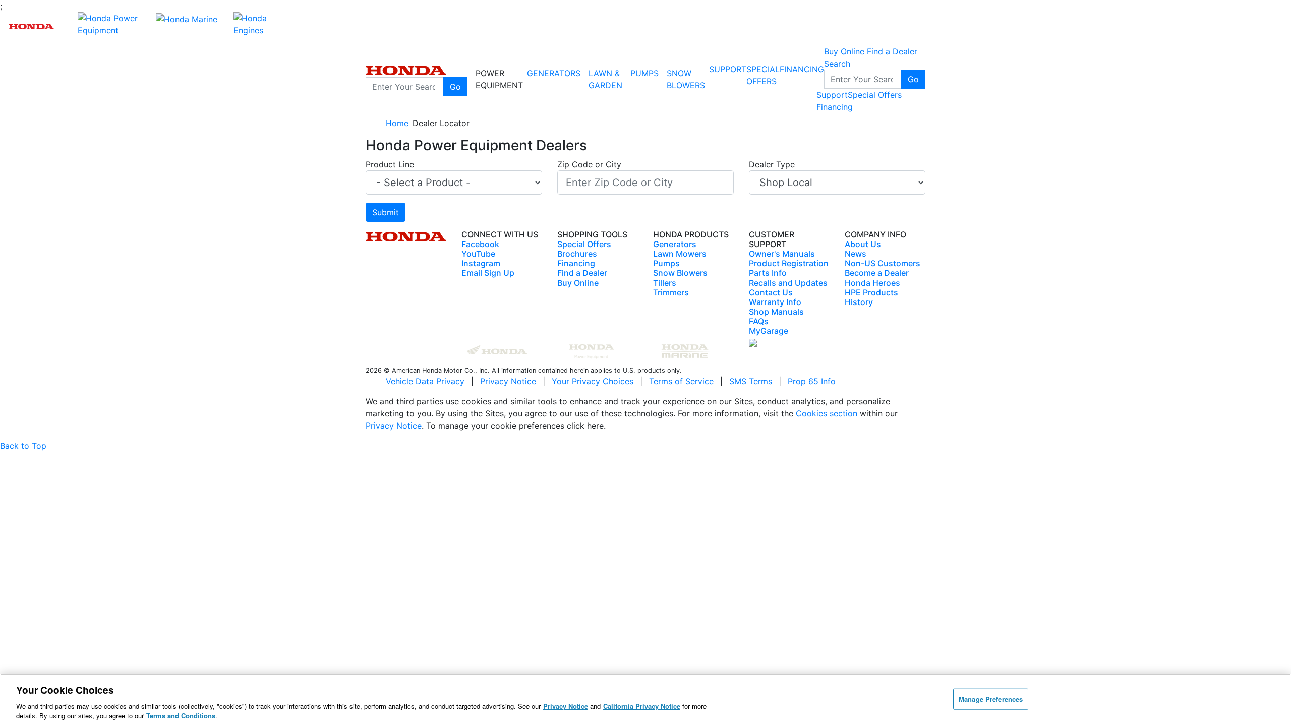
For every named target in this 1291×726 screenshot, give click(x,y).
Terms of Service (681, 381)
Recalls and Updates (788, 283)
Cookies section (828, 413)
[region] (645, 700)
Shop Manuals (776, 312)
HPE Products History (871, 297)
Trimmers (671, 292)
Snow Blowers (686, 79)
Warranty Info (775, 302)
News (855, 254)
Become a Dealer (877, 273)
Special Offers (875, 95)
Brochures (577, 254)
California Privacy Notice (641, 706)
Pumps (644, 73)
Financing (802, 69)
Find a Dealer (582, 273)
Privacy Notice (508, 381)
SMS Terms (750, 381)
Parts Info (768, 273)
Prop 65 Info (812, 381)
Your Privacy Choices (592, 381)
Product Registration (789, 263)
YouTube (478, 254)
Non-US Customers (882, 263)
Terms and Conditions (180, 715)
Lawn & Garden (605, 79)
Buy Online (578, 283)
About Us (863, 244)
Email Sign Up (487, 273)
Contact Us (771, 292)
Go (455, 87)
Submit (385, 212)
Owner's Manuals (782, 254)
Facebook (480, 244)
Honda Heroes (872, 283)
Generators (553, 73)
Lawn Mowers (680, 254)
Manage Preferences (991, 699)
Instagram (480, 263)
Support (727, 69)
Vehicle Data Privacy (425, 381)
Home (397, 123)
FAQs (759, 321)
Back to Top (23, 446)
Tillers (664, 283)
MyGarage (768, 331)
